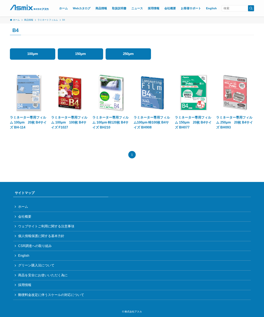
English (23, 255)
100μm (32, 54)
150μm (80, 54)
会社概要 (24, 216)
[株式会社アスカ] (29, 7)
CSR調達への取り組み (35, 246)
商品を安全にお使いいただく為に (43, 275)
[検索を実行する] (251, 8)
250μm (128, 54)
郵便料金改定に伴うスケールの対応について (51, 295)
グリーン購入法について (36, 265)
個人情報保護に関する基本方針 (41, 236)
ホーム (23, 206)
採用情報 (24, 285)
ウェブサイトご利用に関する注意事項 (46, 226)
